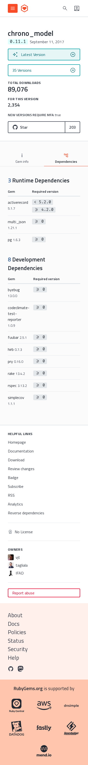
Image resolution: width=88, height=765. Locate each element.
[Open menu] (13, 8)
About (15, 615)
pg (14, 240)
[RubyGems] (24, 8)
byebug (14, 292)
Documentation (21, 451)
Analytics (15, 504)
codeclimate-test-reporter (18, 316)
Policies (17, 632)
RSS (11, 495)
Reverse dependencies (26, 513)
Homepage (17, 442)
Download (16, 460)
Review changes (21, 469)
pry (15, 361)
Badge (13, 477)
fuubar (17, 337)
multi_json (17, 224)
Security (18, 649)
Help (13, 657)
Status (16, 640)
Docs (14, 623)
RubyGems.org (28, 688)
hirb (15, 349)
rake (16, 373)
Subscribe (15, 486)
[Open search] (65, 8)
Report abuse (23, 593)
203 (72, 127)
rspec (17, 385)
